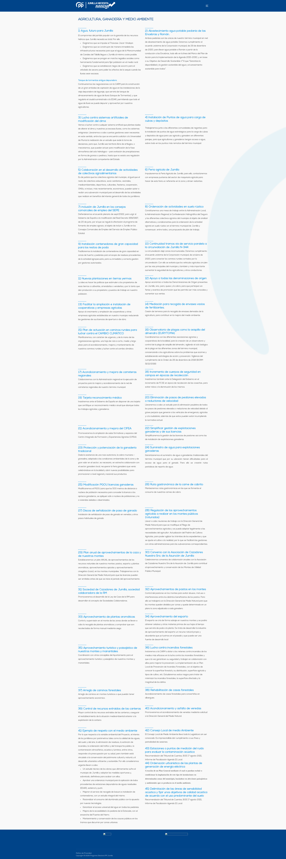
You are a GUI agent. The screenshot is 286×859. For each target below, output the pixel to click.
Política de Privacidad (83, 853)
